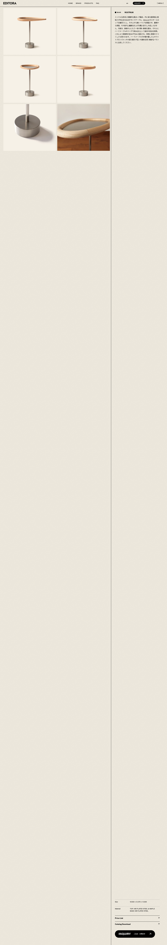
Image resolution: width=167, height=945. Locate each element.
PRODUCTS (88, 3)
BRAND (78, 3)
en (127, 3)
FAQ (97, 3)
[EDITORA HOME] (9, 3)
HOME (70, 3)
